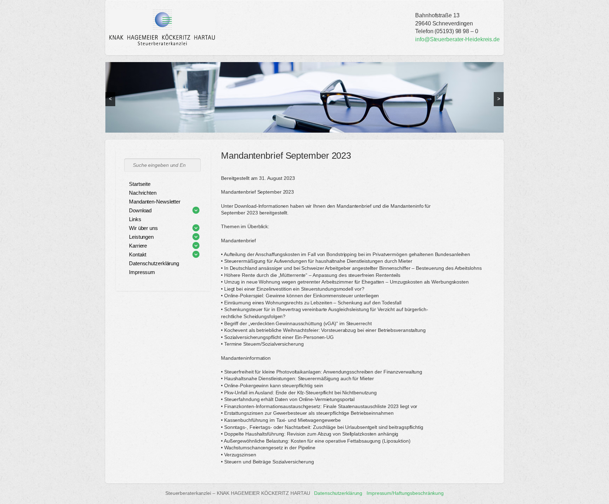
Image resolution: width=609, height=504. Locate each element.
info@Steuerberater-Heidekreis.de (457, 39)
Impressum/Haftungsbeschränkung (405, 493)
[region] (304, 97)
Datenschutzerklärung (338, 493)
